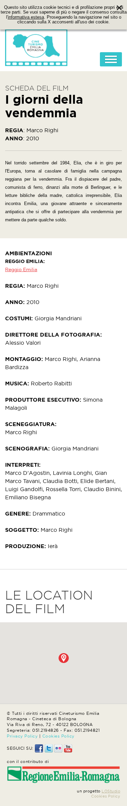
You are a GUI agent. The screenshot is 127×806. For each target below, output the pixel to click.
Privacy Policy (22, 736)
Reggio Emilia (21, 269)
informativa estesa (26, 17)
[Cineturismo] (36, 45)
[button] (63, 658)
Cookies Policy (58, 736)
